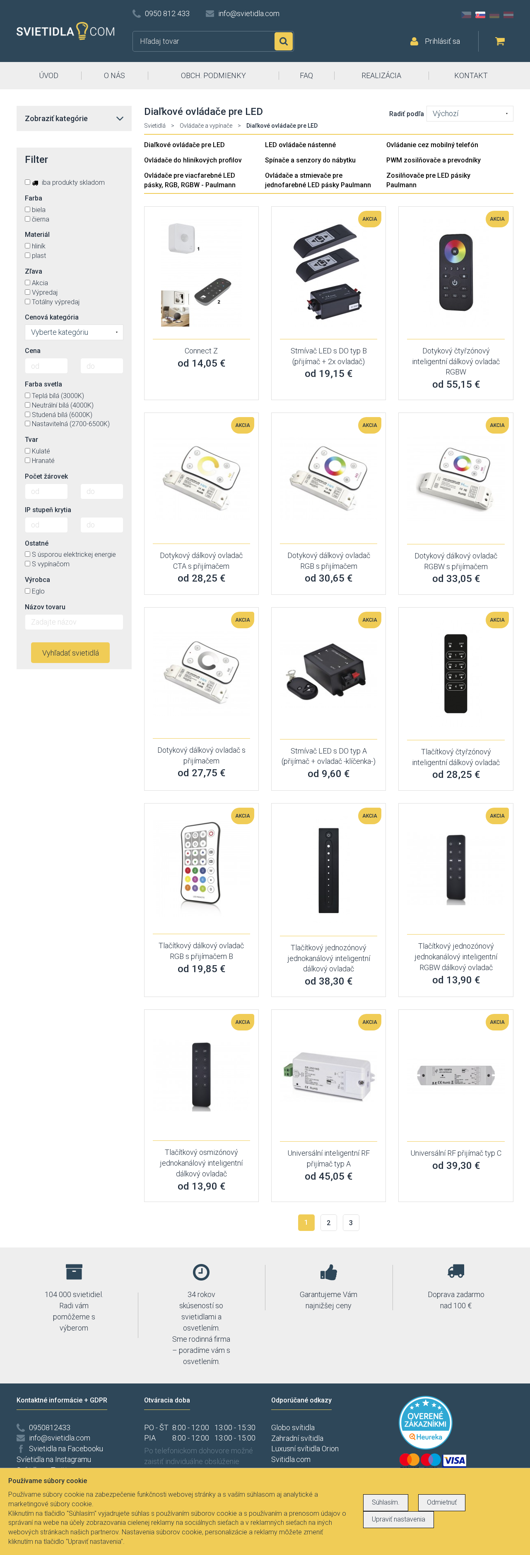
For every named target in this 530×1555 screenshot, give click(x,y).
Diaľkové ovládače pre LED (184, 145)
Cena (33, 351)
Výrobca (37, 580)
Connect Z (201, 350)
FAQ (306, 75)
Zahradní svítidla (297, 1438)
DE (494, 15)
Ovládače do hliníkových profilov (193, 160)
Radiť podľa (406, 114)
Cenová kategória (52, 317)
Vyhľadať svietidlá (70, 653)
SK (480, 15)
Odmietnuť (442, 1502)
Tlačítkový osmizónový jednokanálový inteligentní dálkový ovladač (201, 1163)
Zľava (33, 271)
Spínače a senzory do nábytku (310, 160)
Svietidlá (155, 125)
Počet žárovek (46, 476)
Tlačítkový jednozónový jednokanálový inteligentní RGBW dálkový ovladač (455, 956)
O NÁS (114, 75)
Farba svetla (43, 384)
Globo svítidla (293, 1427)
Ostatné (36, 543)
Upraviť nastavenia (398, 1519)
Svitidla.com (291, 1459)
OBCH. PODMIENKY (213, 75)
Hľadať (284, 41)
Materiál (37, 234)
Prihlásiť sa (442, 41)
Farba (33, 198)
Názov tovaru (45, 607)
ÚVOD (48, 75)
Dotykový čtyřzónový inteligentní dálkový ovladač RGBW (456, 361)
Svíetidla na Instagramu (54, 1459)
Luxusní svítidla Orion (305, 1448)
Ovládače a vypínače (206, 125)
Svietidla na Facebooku (66, 1448)
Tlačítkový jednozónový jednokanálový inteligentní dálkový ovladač (328, 958)
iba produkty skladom (72, 182)
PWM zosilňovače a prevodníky (433, 160)
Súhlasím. (386, 1502)
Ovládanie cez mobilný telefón (432, 145)
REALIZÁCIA (381, 75)
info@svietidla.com (248, 13)
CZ (466, 15)
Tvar (31, 440)
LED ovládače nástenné (300, 145)
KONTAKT (471, 75)
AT (508, 15)
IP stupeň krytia (48, 510)
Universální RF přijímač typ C (455, 1153)
